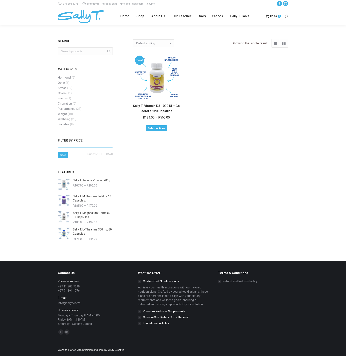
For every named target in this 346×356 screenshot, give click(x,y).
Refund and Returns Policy (240, 281)
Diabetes (63, 124)
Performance (66, 109)
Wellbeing (64, 119)
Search (109, 51)
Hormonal (64, 77)
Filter (63, 155)
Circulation (65, 103)
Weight (62, 114)
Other (61, 83)
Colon (62, 93)
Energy (62, 98)
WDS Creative (116, 349)
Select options (156, 128)
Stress (62, 88)
